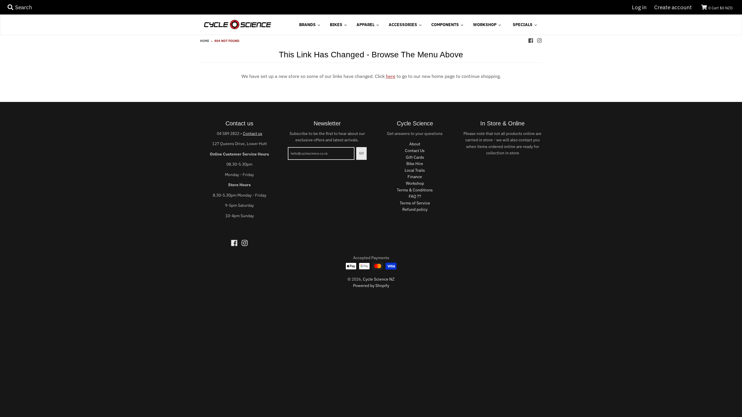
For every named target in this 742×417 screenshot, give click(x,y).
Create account (673, 7)
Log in (639, 7)
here (390, 76)
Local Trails (415, 170)
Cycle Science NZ (378, 279)
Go (361, 153)
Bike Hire (414, 163)
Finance (415, 176)
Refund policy (415, 209)
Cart (720, 8)
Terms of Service (415, 203)
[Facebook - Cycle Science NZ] (530, 40)
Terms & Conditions (415, 190)
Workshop (415, 183)
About (414, 144)
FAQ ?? (415, 196)
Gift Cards (415, 157)
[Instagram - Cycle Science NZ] (539, 40)
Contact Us (415, 150)
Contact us (252, 133)
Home (204, 41)
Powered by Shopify (371, 285)
